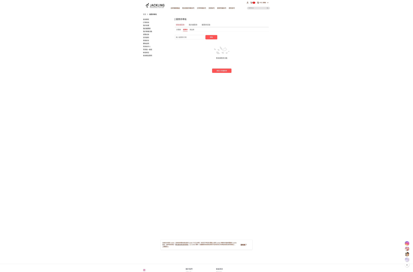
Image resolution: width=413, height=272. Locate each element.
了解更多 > (165, 246)
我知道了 (244, 245)
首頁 (144, 14)
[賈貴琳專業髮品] (155, 5)
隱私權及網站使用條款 (181, 244)
